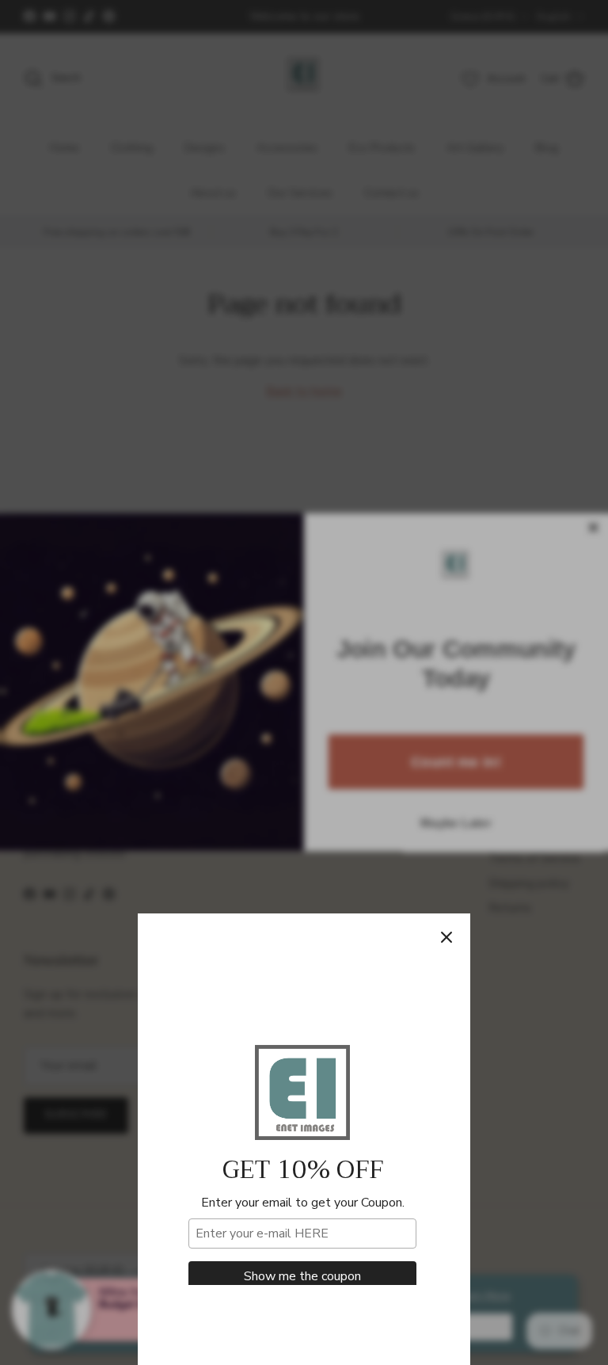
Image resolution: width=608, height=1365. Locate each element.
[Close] (446, 937)
